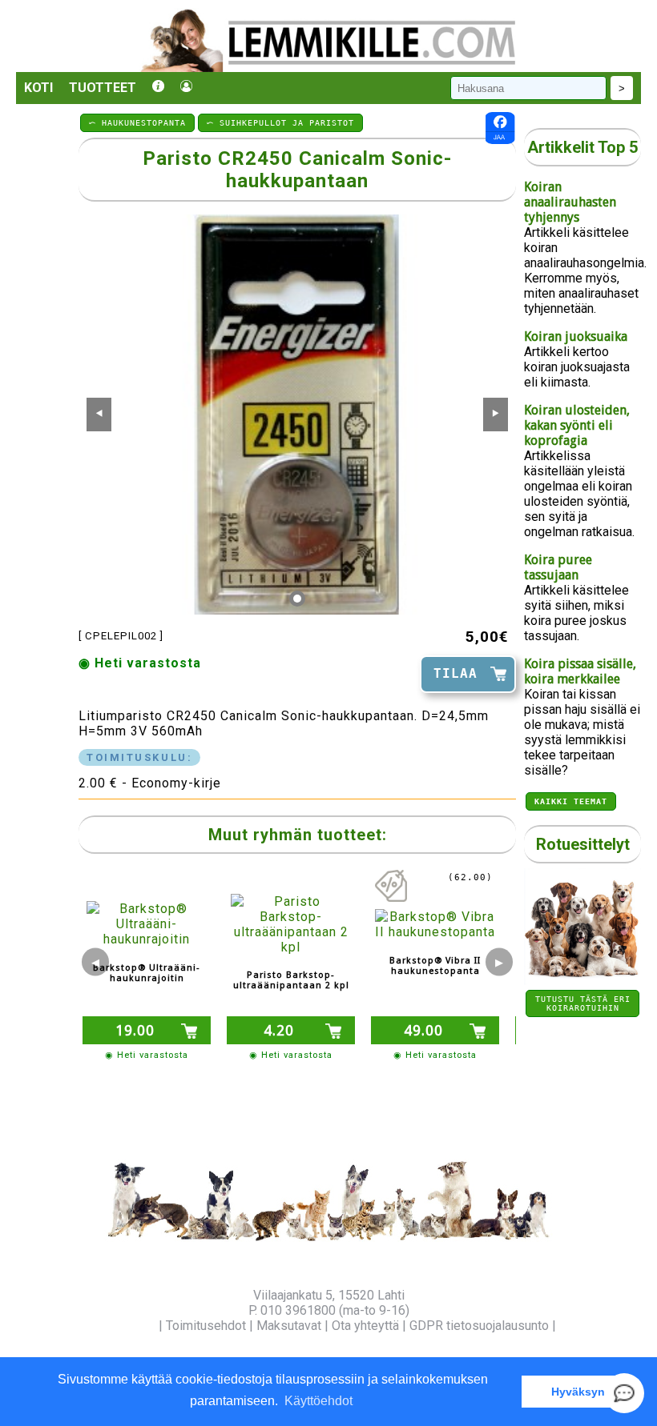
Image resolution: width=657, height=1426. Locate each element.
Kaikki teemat (570, 801)
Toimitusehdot (206, 1325)
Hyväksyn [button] (578, 1391)
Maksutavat (288, 1325)
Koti (38, 87)
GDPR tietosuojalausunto (479, 1325)
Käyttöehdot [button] (318, 1401)
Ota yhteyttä (365, 1325)
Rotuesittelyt (583, 844)
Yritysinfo (128, 1325)
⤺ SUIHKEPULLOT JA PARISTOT (280, 122)
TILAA (455, 673)
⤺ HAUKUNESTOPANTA (137, 122)
